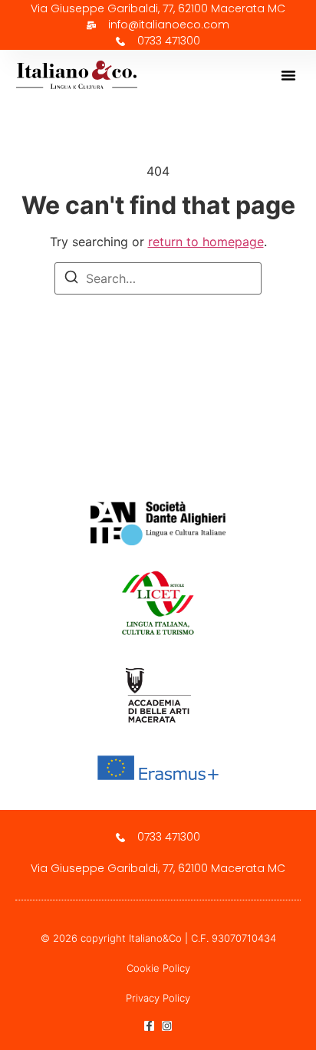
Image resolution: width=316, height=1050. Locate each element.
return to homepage (206, 241)
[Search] (71, 279)
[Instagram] (167, 1026)
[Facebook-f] (149, 1026)
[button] (288, 75)
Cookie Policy (158, 968)
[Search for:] (158, 278)
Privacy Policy (158, 998)
